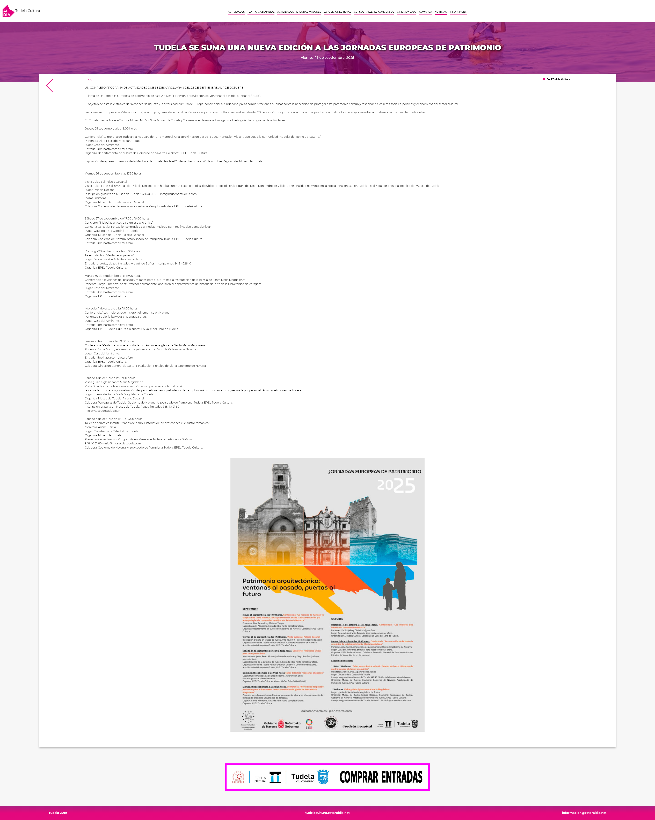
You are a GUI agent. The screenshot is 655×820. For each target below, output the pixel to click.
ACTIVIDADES (236, 11)
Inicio (88, 79)
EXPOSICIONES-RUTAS (337, 11)
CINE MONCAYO (406, 11)
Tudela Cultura (27, 11)
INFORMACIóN (458, 11)
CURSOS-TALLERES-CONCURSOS (374, 11)
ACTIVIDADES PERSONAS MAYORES (299, 11)
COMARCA (425, 11)
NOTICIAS (441, 11)
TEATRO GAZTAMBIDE (261, 11)
